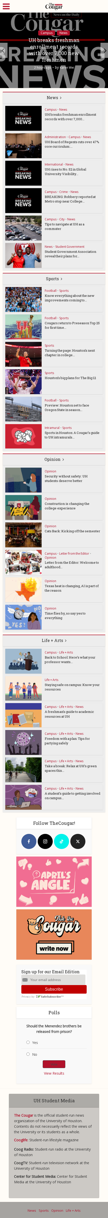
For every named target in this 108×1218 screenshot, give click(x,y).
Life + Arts (52, 640)
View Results (54, 1073)
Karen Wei (67, 67)
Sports (52, 278)
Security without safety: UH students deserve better (66, 478)
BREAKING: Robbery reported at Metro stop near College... (70, 199)
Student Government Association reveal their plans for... (70, 253)
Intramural (52, 428)
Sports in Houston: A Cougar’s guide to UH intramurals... (72, 434)
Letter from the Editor (74, 553)
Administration (55, 137)
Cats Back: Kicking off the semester (72, 531)
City (62, 219)
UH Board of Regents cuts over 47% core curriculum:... (72, 144)
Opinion (52, 459)
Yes (35, 1042)
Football (51, 291)
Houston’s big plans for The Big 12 (70, 378)
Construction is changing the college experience (67, 505)
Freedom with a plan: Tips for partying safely (67, 740)
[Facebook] (28, 841)
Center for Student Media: (35, 1176)
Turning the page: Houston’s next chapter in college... (70, 352)
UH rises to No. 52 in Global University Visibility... (65, 171)
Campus (46, 33)
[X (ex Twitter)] (77, 841)
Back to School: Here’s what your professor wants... (70, 659)
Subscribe (54, 989)
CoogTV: (21, 1162)
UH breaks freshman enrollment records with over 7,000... (70, 116)
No (34, 1054)
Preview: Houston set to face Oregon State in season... (67, 407)
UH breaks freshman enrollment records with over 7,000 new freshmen (54, 50)
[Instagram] (45, 841)
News (63, 33)
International (54, 164)
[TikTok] (61, 841)
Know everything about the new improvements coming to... (69, 297)
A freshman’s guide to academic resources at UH (69, 713)
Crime (63, 192)
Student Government (69, 247)
